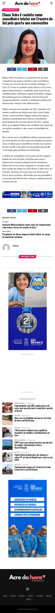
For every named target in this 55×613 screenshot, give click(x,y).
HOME (5, 596)
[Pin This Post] (32, 69)
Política (13, 596)
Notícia (48, 596)
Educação (40, 596)
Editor (16, 246)
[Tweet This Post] (22, 69)
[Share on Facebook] (11, 69)
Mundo (28, 599)
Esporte (31, 596)
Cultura (22, 596)
